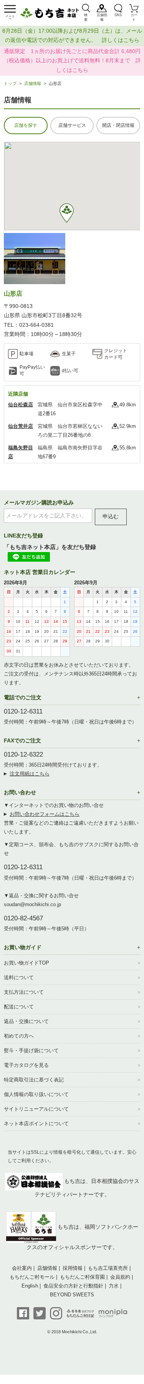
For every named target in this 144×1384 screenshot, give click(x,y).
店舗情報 (102, 17)
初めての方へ (19, 1036)
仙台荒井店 (20, 426)
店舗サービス (72, 125)
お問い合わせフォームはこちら (44, 814)
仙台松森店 (20, 405)
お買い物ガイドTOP (26, 963)
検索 (86, 17)
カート (134, 17)
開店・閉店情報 (118, 125)
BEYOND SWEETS (72, 1295)
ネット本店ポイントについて (36, 1123)
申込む (111, 516)
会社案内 (22, 1268)
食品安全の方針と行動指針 (73, 1286)
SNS (118, 15)
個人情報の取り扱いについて (36, 1094)
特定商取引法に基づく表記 (34, 1080)
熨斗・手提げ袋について (31, 1050)
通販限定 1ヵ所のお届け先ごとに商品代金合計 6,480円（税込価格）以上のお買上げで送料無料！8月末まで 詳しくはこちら (72, 60)
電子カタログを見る (26, 1065)
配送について (19, 1007)
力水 (114, 1286)
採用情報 (73, 1268)
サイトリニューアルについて (36, 1109)
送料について (19, 977)
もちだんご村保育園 (82, 1277)
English (30, 1286)
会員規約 (120, 1277)
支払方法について (24, 992)
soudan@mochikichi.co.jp (32, 904)
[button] (66, 213)
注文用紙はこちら (30, 774)
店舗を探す (25, 125)
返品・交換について (26, 1021)
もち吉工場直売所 (108, 1268)
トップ (10, 83)
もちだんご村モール (32, 1277)
